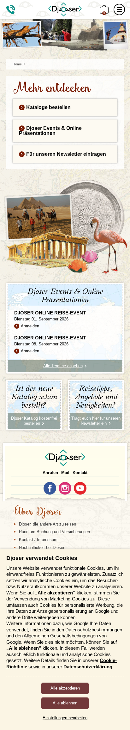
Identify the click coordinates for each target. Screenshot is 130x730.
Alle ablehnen (65, 703)
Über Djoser (37, 512)
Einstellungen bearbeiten (65, 717)
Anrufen (50, 472)
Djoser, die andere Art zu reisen (47, 524)
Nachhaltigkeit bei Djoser (41, 547)
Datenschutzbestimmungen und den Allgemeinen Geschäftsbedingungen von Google (64, 636)
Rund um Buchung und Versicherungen (54, 531)
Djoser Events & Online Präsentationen (50, 130)
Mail (65, 472)
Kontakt (80, 472)
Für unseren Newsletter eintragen (66, 154)
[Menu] (119, 9)
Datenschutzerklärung (87, 666)
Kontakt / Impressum (38, 539)
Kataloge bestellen (48, 107)
